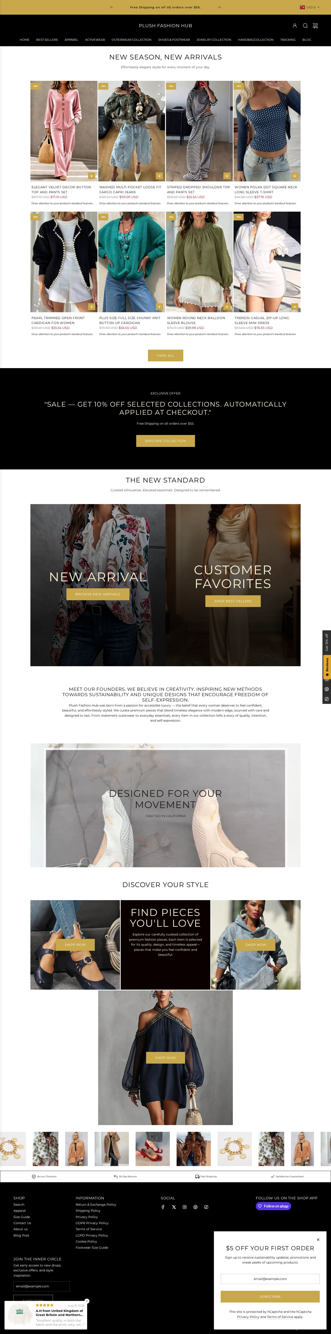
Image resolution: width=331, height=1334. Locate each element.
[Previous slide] (111, 7)
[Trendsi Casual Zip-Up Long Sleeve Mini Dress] (267, 262)
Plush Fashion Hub (165, 25)
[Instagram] (185, 1207)
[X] (174, 1207)
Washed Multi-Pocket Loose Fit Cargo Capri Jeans (130, 189)
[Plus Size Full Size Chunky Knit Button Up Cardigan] (131, 262)
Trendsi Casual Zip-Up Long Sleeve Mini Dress (262, 320)
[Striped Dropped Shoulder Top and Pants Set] (199, 131)
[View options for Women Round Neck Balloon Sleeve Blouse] (227, 306)
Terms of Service (280, 1317)
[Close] (318, 1240)
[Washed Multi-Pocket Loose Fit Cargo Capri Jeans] (131, 131)
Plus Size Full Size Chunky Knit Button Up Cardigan (130, 320)
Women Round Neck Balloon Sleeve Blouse (196, 320)
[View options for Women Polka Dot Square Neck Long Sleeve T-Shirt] (294, 175)
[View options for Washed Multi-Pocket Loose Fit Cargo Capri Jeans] (159, 175)
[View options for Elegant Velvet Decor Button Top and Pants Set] (91, 175)
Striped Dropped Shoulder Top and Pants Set (198, 189)
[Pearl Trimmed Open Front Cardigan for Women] (63, 262)
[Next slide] (219, 7)
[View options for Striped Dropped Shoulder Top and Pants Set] (227, 175)
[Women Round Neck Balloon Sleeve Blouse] (199, 262)
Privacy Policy (248, 1317)
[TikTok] (327, 699)
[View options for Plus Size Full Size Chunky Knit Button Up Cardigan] (159, 306)
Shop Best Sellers (233, 601)
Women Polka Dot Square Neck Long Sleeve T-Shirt (266, 189)
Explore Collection (165, 441)
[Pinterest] (327, 689)
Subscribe (33, 1301)
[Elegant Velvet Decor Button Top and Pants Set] (63, 131)
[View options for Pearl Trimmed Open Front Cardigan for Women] (91, 306)
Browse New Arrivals (97, 594)
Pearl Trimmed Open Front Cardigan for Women (58, 320)
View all (165, 355)
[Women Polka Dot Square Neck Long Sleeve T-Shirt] (267, 131)
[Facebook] (163, 1207)
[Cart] (315, 26)
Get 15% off (327, 642)
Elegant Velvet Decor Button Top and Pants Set (61, 189)
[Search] (305, 26)
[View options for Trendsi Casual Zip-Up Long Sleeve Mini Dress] (294, 306)
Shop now (75, 945)
